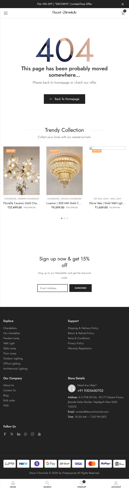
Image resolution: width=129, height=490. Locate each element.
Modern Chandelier (28, 198)
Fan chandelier (11, 333)
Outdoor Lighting (13, 358)
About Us (8, 385)
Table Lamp (9, 348)
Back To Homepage (67, 99)
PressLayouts (69, 473)
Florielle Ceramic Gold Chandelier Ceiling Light (32, 203)
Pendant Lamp (11, 338)
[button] (61, 218)
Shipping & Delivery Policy (83, 328)
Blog (6, 395)
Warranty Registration (80, 348)
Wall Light (115, 198)
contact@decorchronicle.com (92, 412)
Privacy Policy (76, 343)
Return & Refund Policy (81, 333)
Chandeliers (10, 328)
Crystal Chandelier (71, 198)
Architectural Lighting (15, 368)
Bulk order (9, 400)
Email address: (52, 288)
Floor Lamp (9, 353)
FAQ (6, 405)
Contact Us (9, 390)
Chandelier (10, 198)
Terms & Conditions (79, 338)
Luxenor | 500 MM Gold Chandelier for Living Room (78, 203)
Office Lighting (11, 363)
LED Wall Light (101, 198)
